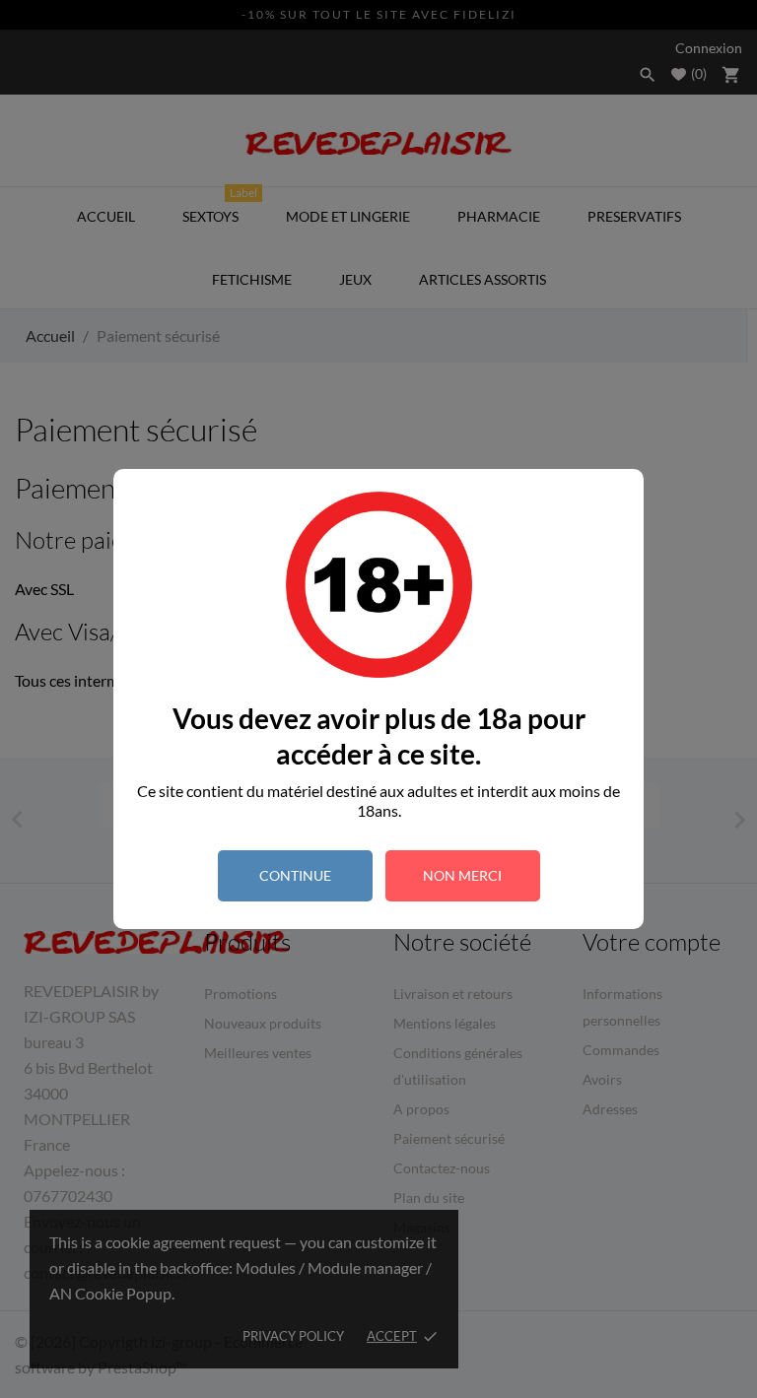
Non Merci (462, 875)
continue (295, 875)
